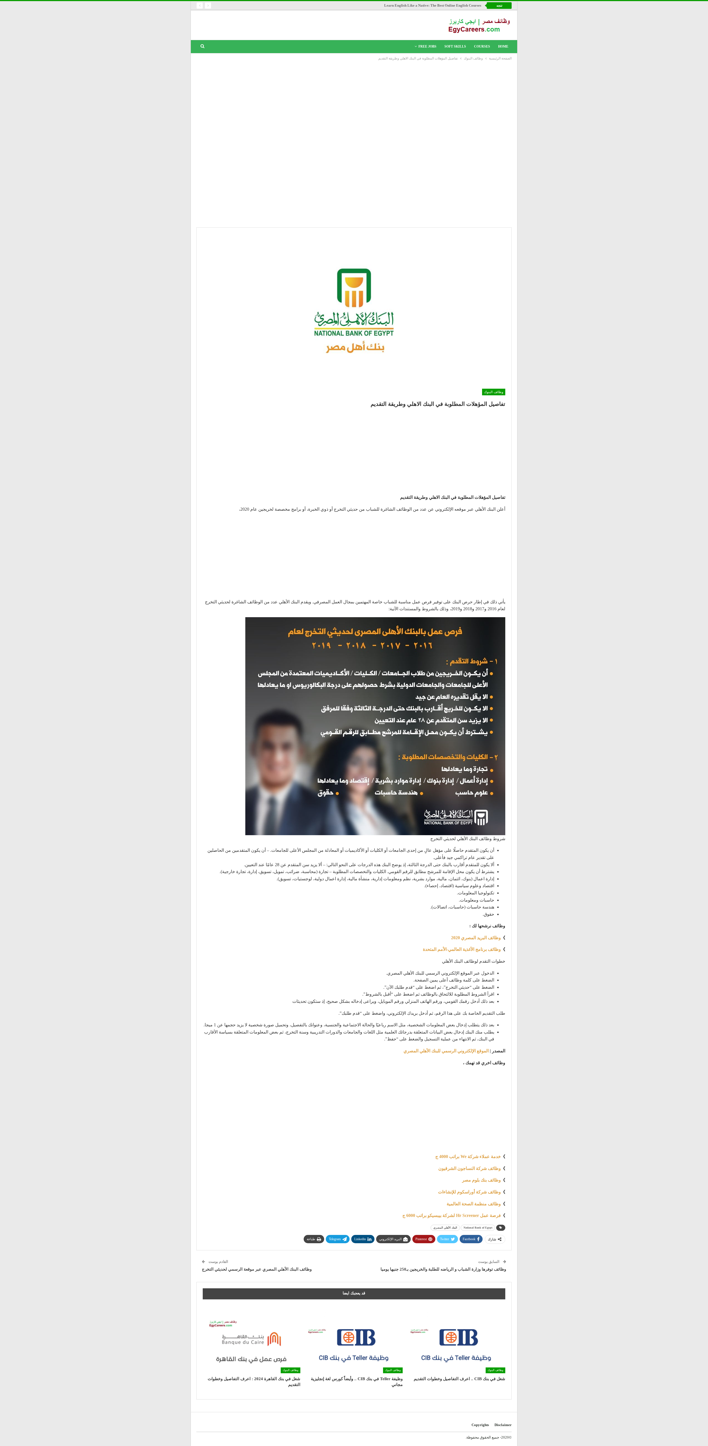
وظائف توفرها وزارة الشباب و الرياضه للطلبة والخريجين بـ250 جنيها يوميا (443, 1269)
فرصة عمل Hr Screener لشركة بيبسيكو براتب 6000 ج (451, 1215)
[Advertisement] (354, 103)
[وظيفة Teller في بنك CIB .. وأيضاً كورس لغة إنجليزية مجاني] (354, 1339)
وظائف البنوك (493, 392)
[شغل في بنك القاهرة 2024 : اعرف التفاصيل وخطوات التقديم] (251, 1339)
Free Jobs (427, 46)
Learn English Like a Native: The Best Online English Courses (432, 5)
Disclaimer (503, 1425)
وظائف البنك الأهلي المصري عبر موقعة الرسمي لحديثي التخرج (257, 1269)
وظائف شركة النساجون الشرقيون (469, 1168)
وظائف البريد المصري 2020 (476, 937)
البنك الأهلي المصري (445, 1227)
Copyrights (480, 1425)
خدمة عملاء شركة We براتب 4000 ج (468, 1156)
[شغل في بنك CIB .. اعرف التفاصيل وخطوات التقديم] (456, 1339)
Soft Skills (455, 46)
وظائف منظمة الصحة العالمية (474, 1203)
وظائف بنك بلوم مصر (481, 1180)
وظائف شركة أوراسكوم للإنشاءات (469, 1192)
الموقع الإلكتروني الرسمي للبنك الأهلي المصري (446, 1050)
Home (503, 46)
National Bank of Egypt (478, 1227)
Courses (482, 46)
